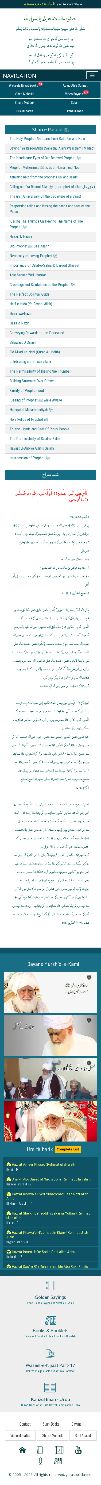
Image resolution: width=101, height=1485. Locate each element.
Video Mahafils (20, 1435)
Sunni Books (51, 1424)
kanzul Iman (75, 111)
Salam (75, 103)
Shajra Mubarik (52, 1435)
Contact (25, 1424)
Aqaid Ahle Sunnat (75, 86)
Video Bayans (83, 93)
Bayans (77, 1424)
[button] (50, 992)
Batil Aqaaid (83, 1435)
